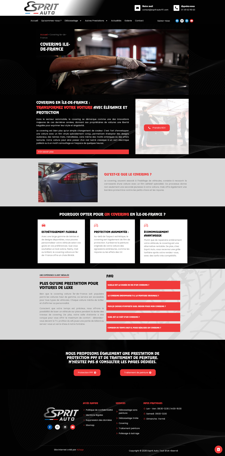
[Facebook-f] (49, 427)
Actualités (116, 20)
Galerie (128, 20)
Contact (139, 20)
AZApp (80, 449)
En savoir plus (47, 151)
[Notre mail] (137, 8)
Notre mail (147, 6)
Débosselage (71, 20)
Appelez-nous (188, 6)
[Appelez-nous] (176, 8)
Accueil (34, 20)
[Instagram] (182, 21)
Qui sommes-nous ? (51, 20)
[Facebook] (177, 21)
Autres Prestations (94, 20)
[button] (82, 151)
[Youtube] (191, 21)
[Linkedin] (187, 21)
